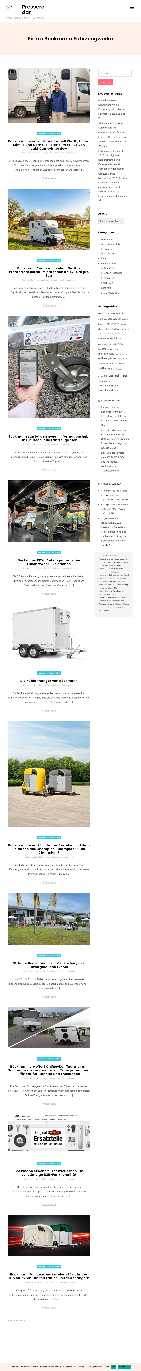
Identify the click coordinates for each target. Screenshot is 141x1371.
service (115, 363)
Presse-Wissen (111, 484)
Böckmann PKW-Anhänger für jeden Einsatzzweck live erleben (49, 562)
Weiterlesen (49, 178)
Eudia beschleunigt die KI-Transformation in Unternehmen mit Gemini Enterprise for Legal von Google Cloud (115, 438)
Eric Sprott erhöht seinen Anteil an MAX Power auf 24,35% (112, 141)
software (105, 368)
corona (123, 324)
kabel (110, 344)
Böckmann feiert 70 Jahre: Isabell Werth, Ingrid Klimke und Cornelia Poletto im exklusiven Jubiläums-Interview (49, 145)
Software (106, 287)
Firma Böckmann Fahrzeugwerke (62, 153)
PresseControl (111, 400)
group (120, 339)
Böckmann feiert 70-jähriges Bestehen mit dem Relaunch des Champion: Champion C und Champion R (49, 849)
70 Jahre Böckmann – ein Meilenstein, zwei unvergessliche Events (49, 965)
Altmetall (111, 313)
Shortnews (107, 283)
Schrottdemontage (104, 363)
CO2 (116, 324)
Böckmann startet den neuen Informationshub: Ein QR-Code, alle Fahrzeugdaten (49, 438)
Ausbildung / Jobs (111, 244)
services (121, 363)
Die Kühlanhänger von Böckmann (49, 681)
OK (113, 1367)
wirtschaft (102, 381)
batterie (125, 319)
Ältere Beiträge (16, 1320)
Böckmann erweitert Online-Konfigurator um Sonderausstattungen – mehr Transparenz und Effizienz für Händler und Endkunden (49, 1070)
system (121, 369)
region (109, 358)
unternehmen (116, 375)
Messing (117, 354)
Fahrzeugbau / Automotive (49, 133)
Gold (113, 338)
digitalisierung (120, 329)
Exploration (103, 338)
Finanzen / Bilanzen (112, 273)
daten (101, 329)
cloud (110, 324)
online (102, 358)
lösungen (116, 349)
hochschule (102, 344)
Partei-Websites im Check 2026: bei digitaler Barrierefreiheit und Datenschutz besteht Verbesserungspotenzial (112, 159)
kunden (118, 344)
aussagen (114, 318)
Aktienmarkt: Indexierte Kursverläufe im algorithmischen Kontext (111, 127)
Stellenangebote (110, 293)
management (106, 353)
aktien (102, 313)
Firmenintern (108, 278)
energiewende (114, 334)
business (102, 324)
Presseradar (33, 9)
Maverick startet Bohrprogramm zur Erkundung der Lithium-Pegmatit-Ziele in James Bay (111, 109)
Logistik (109, 349)
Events (105, 258)
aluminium (121, 313)
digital (108, 329)
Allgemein (106, 239)
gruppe (125, 339)
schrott (124, 358)
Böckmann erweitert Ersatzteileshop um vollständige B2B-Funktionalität (49, 1173)
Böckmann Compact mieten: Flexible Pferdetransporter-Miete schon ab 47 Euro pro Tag (49, 272)
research (116, 358)
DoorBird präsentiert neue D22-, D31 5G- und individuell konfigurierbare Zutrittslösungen (112, 461)
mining (124, 354)
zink (110, 381)
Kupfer (102, 349)
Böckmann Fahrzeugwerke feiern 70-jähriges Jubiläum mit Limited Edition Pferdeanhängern (48, 1276)
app (105, 319)
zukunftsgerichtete (108, 385)
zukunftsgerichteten (108, 390)
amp (100, 318)
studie (115, 369)
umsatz (100, 376)
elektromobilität (103, 334)
